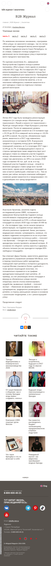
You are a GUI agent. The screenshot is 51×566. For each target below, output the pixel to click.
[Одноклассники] (25, 327)
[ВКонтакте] (21, 327)
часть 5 (42, 36)
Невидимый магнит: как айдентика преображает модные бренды (35, 458)
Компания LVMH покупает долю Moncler (13, 422)
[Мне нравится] (25, 317)
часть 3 (24, 36)
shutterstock (11, 310)
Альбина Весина (18, 27)
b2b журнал (7, 10)
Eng (45, 486)
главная (5, 22)
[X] (29, 327)
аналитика (19, 10)
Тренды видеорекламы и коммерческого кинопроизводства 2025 (13, 363)
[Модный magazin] (20, 3)
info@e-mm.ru (14, 521)
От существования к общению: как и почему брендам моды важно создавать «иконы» (14, 394)
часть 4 (33, 36)
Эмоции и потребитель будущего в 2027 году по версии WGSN (36, 363)
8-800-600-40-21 (12, 493)
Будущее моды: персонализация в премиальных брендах (36, 393)
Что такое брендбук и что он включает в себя (13, 456)
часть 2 (15, 36)
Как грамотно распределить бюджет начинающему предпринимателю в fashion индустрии (37, 426)
